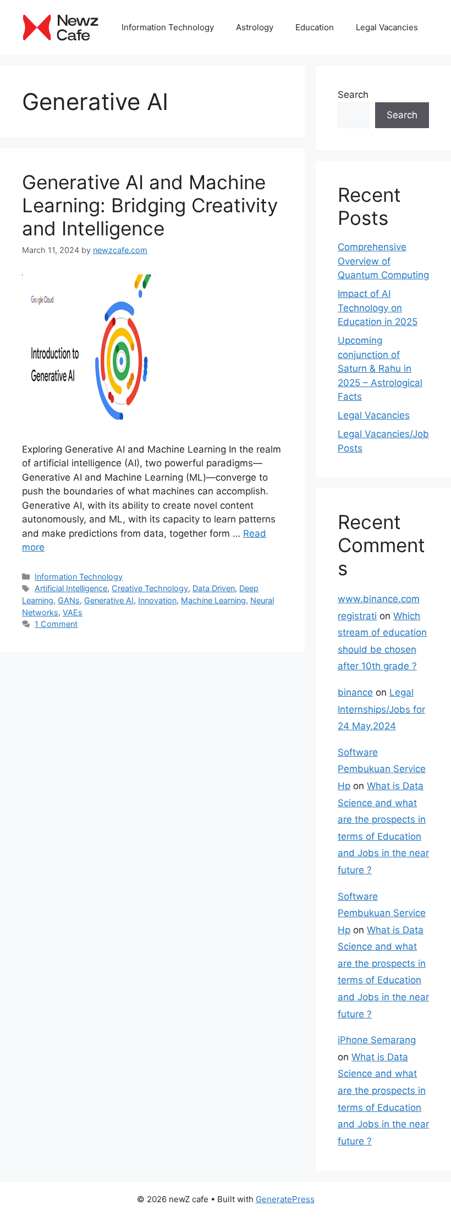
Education (314, 27)
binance (355, 692)
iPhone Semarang (377, 1039)
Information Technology (168, 27)
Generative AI (109, 600)
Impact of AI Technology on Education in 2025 (377, 307)
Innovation (157, 600)
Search (353, 94)
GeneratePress (285, 1199)
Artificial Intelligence (71, 588)
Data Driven (214, 588)
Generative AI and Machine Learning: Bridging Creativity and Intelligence (150, 205)
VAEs (72, 612)
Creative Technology (150, 588)
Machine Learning (213, 600)
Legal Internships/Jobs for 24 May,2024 (381, 709)
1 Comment (56, 624)
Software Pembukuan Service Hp (382, 769)
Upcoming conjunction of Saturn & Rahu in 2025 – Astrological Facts (380, 368)
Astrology (254, 27)
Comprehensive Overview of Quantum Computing (383, 260)
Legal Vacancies (387, 27)
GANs (69, 600)
